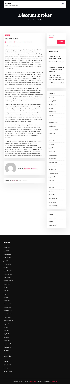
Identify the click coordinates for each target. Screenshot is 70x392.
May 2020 (51, 144)
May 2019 (51, 187)
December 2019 (53, 162)
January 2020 (52, 158)
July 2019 (51, 180)
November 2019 (53, 166)
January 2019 (52, 202)
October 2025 (52, 104)
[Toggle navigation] (62, 4)
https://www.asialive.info (30, 168)
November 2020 (53, 122)
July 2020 (51, 137)
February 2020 (53, 155)
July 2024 (51, 108)
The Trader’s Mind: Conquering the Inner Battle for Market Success (56, 77)
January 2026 (52, 101)
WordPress (33, 381)
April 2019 (51, 191)
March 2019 (52, 195)
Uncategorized (53, 225)
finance (51, 214)
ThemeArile (54, 381)
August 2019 (52, 177)
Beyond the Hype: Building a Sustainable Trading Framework (56, 69)
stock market (52, 218)
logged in (14, 180)
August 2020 (52, 133)
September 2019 (53, 173)
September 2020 (53, 130)
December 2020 (53, 119)
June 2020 (51, 140)
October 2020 (52, 126)
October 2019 (52, 169)
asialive (8, 3)
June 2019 (51, 184)
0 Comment (29, 42)
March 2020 (52, 151)
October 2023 (52, 112)
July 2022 (51, 115)
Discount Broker (37, 20)
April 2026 (51, 97)
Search (51, 36)
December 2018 (53, 205)
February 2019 (53, 198)
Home (29, 20)
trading (7, 35)
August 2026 (52, 93)
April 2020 (51, 148)
